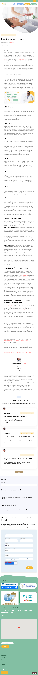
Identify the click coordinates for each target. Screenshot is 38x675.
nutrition (14, 311)
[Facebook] (1, 669)
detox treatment (21, 59)
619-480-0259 (33, 4)
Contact (2, 662)
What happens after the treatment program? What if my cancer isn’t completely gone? (17, 509)
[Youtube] (6, 669)
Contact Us (5, 672)
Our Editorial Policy (4, 43)
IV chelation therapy (24, 275)
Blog (2, 659)
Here (34, 0)
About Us (3, 657)
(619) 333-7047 (5, 615)
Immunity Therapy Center (9, 305)
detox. (30, 311)
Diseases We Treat (5, 652)
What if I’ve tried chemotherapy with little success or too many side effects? (17, 498)
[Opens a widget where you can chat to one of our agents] (34, 673)
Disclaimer (3, 664)
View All (19, 472)
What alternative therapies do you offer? (11, 502)
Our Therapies (4, 655)
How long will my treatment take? (9, 505)
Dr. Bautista (12, 42)
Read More (6, 422)
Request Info (27, 4)
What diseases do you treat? (8, 494)
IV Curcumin (23, 309)
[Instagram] (3, 669)
